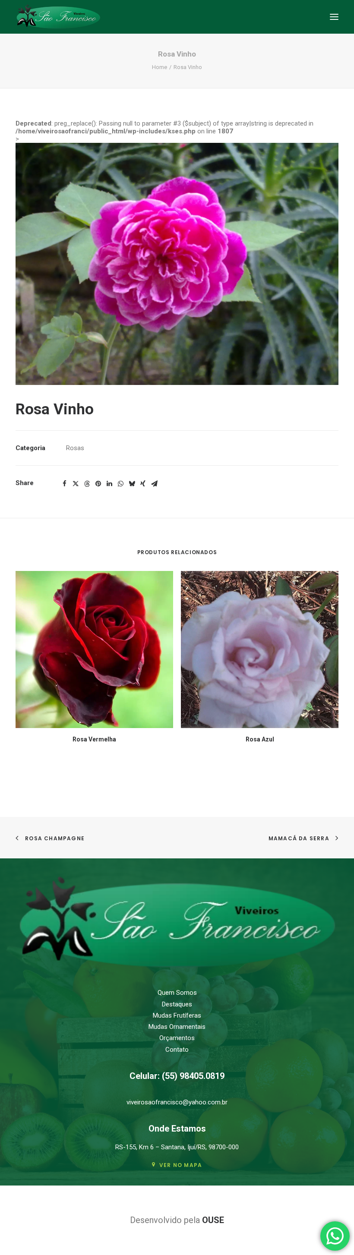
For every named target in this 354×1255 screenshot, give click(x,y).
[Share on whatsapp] (120, 484)
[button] (334, 17)
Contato (177, 1049)
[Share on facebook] (64, 484)
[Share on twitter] (75, 484)
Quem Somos (177, 992)
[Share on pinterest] (98, 484)
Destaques (177, 1004)
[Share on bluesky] (131, 484)
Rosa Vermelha (94, 739)
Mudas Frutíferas (177, 1015)
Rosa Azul (260, 739)
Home (159, 67)
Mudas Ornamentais (177, 1027)
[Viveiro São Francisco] (58, 17)
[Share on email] (154, 484)
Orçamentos (177, 1038)
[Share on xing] (143, 484)
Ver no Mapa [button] (180, 1165)
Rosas (75, 448)
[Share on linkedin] (109, 484)
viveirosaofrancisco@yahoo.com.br (177, 1102)
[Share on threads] (87, 484)
